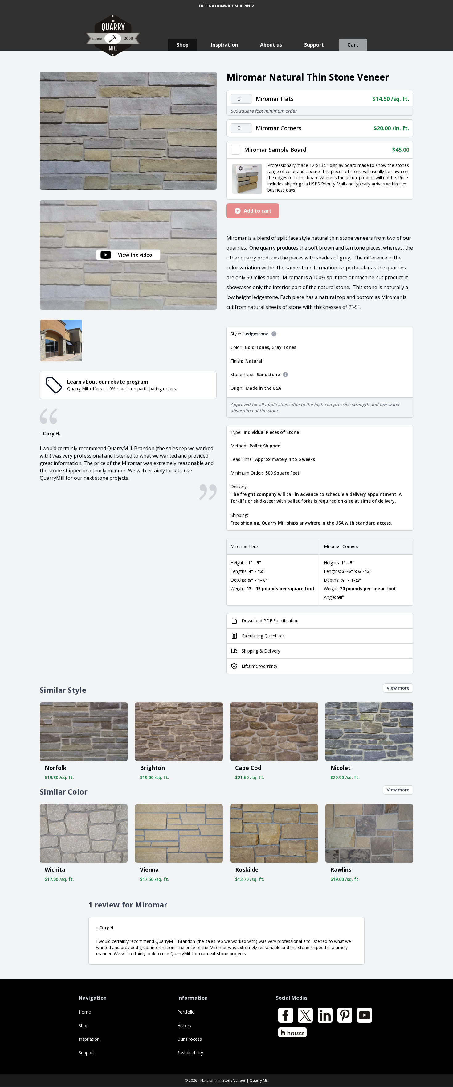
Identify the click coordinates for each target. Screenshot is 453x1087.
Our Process (189, 1039)
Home (85, 1012)
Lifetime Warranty (259, 666)
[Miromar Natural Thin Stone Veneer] (128, 131)
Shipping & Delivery (261, 651)
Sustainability (190, 1053)
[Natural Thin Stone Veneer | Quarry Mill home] (113, 41)
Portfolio (186, 1012)
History (184, 1025)
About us (271, 44)
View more (398, 688)
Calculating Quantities (263, 636)
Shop (183, 44)
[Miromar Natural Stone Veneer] (61, 340)
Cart (352, 44)
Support (314, 44)
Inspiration (224, 44)
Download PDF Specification (270, 621)
